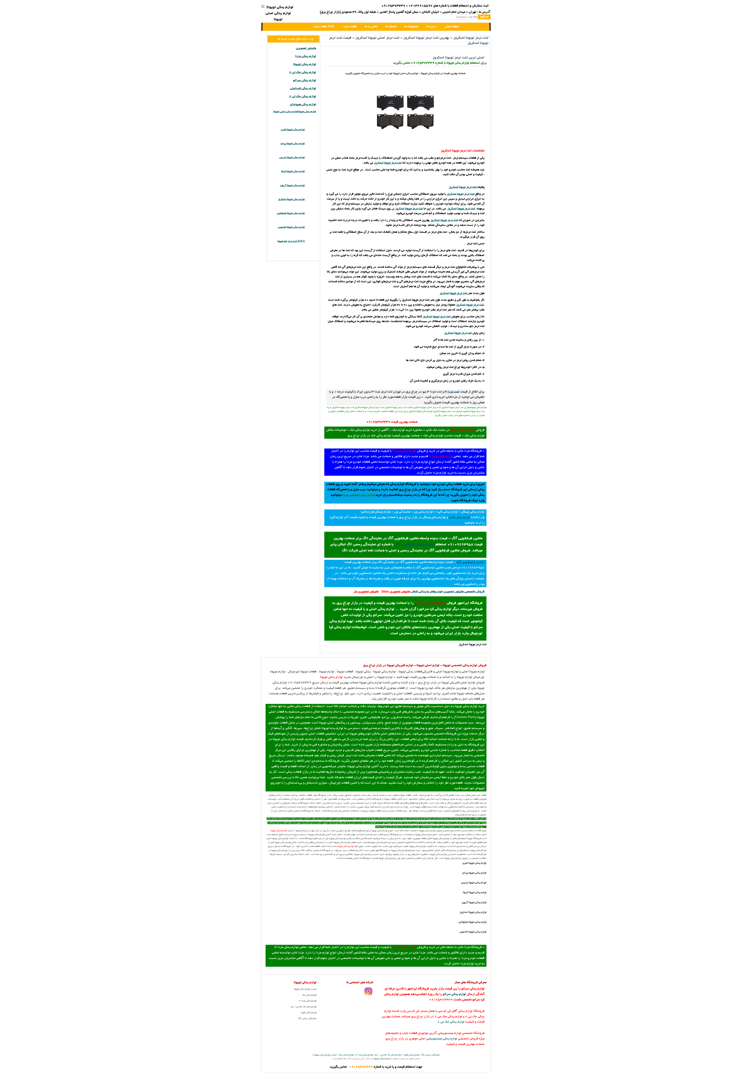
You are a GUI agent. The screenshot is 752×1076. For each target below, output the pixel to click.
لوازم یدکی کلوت (308, 1012)
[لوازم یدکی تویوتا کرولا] (310, 171)
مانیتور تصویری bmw (396, 591)
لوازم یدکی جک (462, 430)
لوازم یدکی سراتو (304, 80)
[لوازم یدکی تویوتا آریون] (310, 185)
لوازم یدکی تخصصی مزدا (358, 495)
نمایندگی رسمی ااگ (307, 1018)
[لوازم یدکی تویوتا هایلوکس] (310, 213)
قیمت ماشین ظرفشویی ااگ (415, 545)
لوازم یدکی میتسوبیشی (441, 1039)
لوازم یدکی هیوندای (303, 104)
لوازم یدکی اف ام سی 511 (303, 1006)
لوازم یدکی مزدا (305, 56)
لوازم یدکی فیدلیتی (303, 88)
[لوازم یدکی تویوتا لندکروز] (310, 199)
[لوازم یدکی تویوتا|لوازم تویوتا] (278, 14)
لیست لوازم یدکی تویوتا (305, 989)
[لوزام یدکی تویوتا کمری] (310, 129)
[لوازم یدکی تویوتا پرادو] (310, 143)
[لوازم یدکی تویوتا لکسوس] (310, 227)
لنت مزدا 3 (452, 392)
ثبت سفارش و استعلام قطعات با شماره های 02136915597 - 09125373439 (434, 6)
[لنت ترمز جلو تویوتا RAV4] (310, 241)
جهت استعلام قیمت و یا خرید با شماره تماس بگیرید (376, 1067)
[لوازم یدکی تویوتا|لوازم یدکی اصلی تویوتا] (268, 27)
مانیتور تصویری (306, 48)
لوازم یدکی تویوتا (478, 407)
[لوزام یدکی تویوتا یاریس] (310, 157)
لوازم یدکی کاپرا (459, 517)
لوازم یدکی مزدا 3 (404, 451)
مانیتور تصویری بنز (366, 591)
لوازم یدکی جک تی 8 (302, 72)
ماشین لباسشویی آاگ (470, 562)
